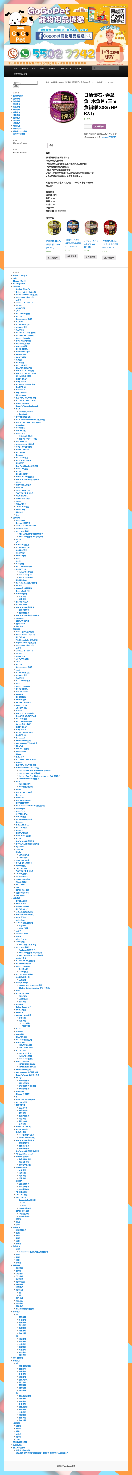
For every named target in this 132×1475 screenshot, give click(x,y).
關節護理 (22, 1317)
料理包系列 (23, 1121)
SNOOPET (20, 487)
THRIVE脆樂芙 (21, 873)
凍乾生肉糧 (23, 857)
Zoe (17, 515)
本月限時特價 (18, 1358)
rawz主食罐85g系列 (26, 1135)
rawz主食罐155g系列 (27, 1137)
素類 (18, 1241)
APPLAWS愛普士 (23, 531)
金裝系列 (22, 1124)
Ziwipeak (19, 512)
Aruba (18, 539)
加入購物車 (99, 126)
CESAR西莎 (20, 553)
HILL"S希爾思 (21, 365)
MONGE (19, 585)
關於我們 (78, 68)
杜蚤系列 (19, 1300)
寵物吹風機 (20, 1281)
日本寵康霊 (20, 895)
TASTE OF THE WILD (24, 493)
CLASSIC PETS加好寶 (25, 335)
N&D (18, 409)
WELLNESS (21, 504)
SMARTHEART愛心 (23, 485)
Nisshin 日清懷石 (65, 82)
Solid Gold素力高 (23, 490)
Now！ (18, 789)
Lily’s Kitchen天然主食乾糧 (26, 743)
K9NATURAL (21, 1042)
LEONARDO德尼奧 (23, 740)
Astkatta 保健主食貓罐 (24, 923)
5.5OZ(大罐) (23, 969)
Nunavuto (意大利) (23, 591)
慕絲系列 (22, 1001)
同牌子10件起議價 (23, 1450)
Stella (18, 852)
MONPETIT (20, 1105)
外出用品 (19, 1276)
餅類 (18, 1238)
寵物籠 (18, 1271)
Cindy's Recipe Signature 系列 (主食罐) (34, 988)
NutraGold (20, 797)
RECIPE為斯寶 (22, 474)
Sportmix (20, 846)
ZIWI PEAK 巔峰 (22, 890)
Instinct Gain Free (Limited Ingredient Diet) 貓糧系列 (39, 776)
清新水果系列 (24, 1083)
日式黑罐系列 (24, 1186)
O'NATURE (20, 428)
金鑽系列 (22, 1018)
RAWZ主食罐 (21, 1132)
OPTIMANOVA (21, 441)
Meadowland (21, 395)
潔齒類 (18, 1243)
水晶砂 (18, 1434)
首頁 (47, 82)
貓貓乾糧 (16, 106)
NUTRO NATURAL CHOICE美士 (28, 422)
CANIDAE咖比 (21, 550)
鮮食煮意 (19, 626)
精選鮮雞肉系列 (25, 1159)
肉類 (18, 1232)
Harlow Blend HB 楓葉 (25, 914)
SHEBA (19, 1181)
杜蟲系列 (22, 1374)
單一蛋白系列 (24, 1080)
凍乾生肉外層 (24, 854)
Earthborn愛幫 (22, 346)
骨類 (18, 1235)
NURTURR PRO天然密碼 (25, 1099)
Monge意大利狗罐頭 (24, 588)
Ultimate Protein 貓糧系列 (29, 778)
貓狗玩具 (19, 1289)
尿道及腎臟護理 (25, 1366)
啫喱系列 (22, 1175)
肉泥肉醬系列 (21, 1230)
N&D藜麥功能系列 (26, 411)
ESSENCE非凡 (22, 349)
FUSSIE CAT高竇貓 (23, 702)
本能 (15, 278)
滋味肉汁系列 (24, 1162)
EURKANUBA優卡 (23, 351)
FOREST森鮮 (21, 357)
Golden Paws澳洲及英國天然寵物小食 (33, 1252)
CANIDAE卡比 (21, 327)
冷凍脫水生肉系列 (25, 436)
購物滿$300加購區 (20, 131)
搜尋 (16, 86)
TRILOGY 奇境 (21, 868)
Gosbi (18, 561)
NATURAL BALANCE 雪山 (26, 398)
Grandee (19, 1031)
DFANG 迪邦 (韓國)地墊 (25, 1309)
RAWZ (18, 471)
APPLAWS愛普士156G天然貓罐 (31, 955)
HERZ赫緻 (20, 362)
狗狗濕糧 (16, 101)
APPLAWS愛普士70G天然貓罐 (30, 952)
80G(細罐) (26, 1023)
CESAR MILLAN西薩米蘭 (26, 332)
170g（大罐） (24, 928)
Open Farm (20, 433)
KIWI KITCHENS (22, 1061)
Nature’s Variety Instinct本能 (27, 406)
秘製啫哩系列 (24, 1143)
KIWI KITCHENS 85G (27, 1064)
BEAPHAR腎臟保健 (23, 963)
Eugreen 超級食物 (23, 523)
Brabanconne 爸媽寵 (24, 319)
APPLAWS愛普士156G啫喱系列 (31, 534)
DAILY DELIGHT (22, 993)
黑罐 (18, 1224)
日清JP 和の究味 (22, 893)
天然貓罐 (22, 980)
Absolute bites (22, 528)
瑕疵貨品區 (17, 128)
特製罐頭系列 (24, 1148)
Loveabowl (20, 389)
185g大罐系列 (24, 1216)
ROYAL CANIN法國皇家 (25, 476)
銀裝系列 (22, 1113)
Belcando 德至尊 (22, 544)
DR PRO (19, 1004)
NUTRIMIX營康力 (22, 803)
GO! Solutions (22, 691)
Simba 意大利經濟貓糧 (25, 631)
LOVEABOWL (21, 903)
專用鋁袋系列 (24, 610)
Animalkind (20, 520)
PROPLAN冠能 (22, 468)
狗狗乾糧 (16, 98)
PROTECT (20, 463)
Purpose (19, 455)
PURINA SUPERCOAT (24, 449)
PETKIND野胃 (21, 827)
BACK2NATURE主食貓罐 (25, 960)
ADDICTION (20, 308)
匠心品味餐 (23, 1107)
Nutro (18, 1097)
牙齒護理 (22, 1319)
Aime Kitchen (21, 939)
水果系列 (22, 596)
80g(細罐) (22, 925)
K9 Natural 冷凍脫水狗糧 (25, 384)
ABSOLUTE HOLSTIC (24, 302)
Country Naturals (23, 338)
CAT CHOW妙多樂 (23, 680)
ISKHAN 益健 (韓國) (23, 376)
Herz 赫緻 (20, 564)
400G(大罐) (26, 1026)
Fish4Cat (19, 694)
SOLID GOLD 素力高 (24, 863)
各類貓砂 (16, 115)
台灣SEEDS (20, 623)
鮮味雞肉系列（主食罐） (28, 1086)
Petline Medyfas (22, 825)
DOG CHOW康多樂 (23, 341)
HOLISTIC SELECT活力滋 (26, 373)
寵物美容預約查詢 (20, 74)
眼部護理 (22, 1330)
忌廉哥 (18, 1219)
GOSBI (19, 360)
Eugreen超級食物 (23, 343)
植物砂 (18, 1436)
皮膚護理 (22, 1322)
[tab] (51, 145)
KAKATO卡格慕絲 (26, 577)
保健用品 (16, 120)
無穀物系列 (23, 414)
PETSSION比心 (22, 457)
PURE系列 (23, 996)
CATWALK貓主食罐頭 (24, 974)
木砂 (18, 1439)
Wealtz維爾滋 (21, 882)
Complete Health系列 (27, 1200)
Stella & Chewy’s (20, 275)
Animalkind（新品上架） (25, 297)
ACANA (19, 305)
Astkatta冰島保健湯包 (24, 912)
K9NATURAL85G (25, 1045)
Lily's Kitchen (21, 392)
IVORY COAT (21, 379)
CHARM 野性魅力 (23, 906)
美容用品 (19, 1287)
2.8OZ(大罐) (23, 971)
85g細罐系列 (24, 1213)
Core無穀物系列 (25, 1208)
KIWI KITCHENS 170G (27, 1067)
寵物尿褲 (19, 1284)
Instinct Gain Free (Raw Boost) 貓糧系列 (35, 770)
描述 (51, 145)
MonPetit (19, 746)
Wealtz (19, 501)
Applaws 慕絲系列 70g (27, 950)
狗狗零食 (16, 104)
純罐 (18, 1222)
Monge (19, 754)
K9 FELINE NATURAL (24, 732)
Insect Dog (20, 509)
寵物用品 (16, 117)
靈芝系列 (22, 1382)
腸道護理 (22, 1368)
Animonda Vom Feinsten (26, 525)
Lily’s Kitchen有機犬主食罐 (26, 583)
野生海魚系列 (24, 1088)
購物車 (42, 68)
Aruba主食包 (21, 958)
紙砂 (18, 1431)
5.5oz (24, 1205)
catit (18, 670)
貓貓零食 (16, 112)
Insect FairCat (21, 705)
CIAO (18, 683)
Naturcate (20, 1091)
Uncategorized (19, 283)
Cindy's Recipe (22, 982)
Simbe (18, 482)
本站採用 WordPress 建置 (66, 1466)
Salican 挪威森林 (22, 1156)
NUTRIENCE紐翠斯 (23, 417)
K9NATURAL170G (26, 1047)
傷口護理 (22, 1325)
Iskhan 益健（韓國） (24, 724)
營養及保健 (23, 1379)
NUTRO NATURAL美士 (25, 792)
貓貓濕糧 (54, 82)
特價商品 (16, 125)
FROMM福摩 (21, 354)
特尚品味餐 (23, 1110)
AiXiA (18, 936)
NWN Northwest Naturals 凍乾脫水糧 (30, 419)
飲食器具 (19, 1298)
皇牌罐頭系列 (24, 1189)
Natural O (20, 757)
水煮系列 (22, 1173)
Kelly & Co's (21, 381)
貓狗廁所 (19, 1303)
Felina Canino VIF (23, 1007)
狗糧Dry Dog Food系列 (28, 438)
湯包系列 (22, 1118)
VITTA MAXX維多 (23, 498)
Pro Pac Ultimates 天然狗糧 (27, 466)
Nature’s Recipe (22, 403)
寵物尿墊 (19, 1279)
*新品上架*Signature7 (24, 1154)
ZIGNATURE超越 (22, 506)
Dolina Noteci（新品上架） (26, 634)
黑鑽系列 (22, 1020)
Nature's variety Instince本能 (27, 767)
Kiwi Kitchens (21, 580)
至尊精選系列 (24, 1115)
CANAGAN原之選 (23, 324)
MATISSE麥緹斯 (22, 748)
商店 (15, 68)
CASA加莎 (20, 330)
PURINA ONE (21, 901)
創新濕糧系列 (24, 612)
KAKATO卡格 (21, 387)
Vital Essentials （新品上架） (27, 294)
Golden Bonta (21, 604)
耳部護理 (22, 1328)
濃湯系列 (22, 599)
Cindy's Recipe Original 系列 (30, 985)
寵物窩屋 (19, 1268)
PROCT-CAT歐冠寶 (23, 835)
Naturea (19, 762)
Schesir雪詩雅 (21, 593)
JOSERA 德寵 (21, 708)
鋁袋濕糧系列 (24, 1184)
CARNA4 (19, 322)
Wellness (19, 618)
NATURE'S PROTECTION (26, 400)
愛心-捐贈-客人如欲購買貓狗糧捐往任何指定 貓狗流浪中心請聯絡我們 (42, 1453)
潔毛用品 (19, 1306)
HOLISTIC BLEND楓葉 (25, 370)
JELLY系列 (23, 999)
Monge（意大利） (20, 281)
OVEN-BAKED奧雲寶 (24, 447)
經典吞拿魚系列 (25, 1164)
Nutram (19, 795)
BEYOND (19, 316)
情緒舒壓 (22, 1333)
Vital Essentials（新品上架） (27, 640)
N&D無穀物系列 (25, 784)
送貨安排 (52, 68)
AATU (18, 300)
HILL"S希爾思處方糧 (24, 368)
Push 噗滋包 (21, 917)
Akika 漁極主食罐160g (27, 944)
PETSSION (20, 452)
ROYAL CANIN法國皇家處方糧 (27, 479)
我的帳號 (24, 68)
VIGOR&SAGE (22, 496)
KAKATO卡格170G (26, 572)
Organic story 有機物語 (25, 444)
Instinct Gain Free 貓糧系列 (29, 773)
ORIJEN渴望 (21, 430)
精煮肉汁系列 (24, 1145)
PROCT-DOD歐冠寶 (23, 460)
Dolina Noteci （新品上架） (27, 292)
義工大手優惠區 (19, 134)
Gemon (19, 558)
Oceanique (20, 425)
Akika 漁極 (20, 941)
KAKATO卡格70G (25, 574)
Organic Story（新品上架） (26, 642)
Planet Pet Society (23, 1126)
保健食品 (16, 123)
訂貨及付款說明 (65, 68)
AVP (18, 311)
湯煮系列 (22, 1178)
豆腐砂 (18, 1426)
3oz (23, 1202)
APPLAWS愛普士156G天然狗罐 (31, 536)
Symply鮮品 (21, 865)
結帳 (33, 68)
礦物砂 (18, 1428)
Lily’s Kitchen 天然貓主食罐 (27, 1072)
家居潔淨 (19, 1273)
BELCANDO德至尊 (23, 313)
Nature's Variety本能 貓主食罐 (27, 1075)
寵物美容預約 (18, 96)
